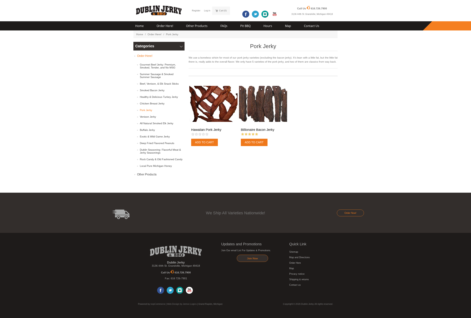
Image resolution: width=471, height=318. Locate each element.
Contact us (295, 285)
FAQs (223, 26)
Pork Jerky (146, 110)
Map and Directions (299, 257)
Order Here (295, 262)
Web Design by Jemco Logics (182, 304)
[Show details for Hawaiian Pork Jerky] (213, 104)
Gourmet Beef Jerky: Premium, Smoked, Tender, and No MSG (158, 66)
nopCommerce (157, 304)
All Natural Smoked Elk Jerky (156, 123)
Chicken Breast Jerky (152, 103)
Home (139, 26)
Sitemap (293, 251)
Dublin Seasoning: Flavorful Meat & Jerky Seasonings (160, 151)
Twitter (255, 14)
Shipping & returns (299, 279)
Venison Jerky (148, 116)
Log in (207, 10)
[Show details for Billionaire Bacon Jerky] (263, 104)
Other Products (197, 26)
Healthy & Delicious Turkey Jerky (159, 96)
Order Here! (165, 26)
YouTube (274, 14)
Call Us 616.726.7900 (312, 8)
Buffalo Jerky (147, 129)
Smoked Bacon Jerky (152, 90)
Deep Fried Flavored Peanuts (157, 143)
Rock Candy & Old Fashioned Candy (161, 159)
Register (196, 10)
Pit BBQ (245, 26)
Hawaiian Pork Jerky (206, 130)
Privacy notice (296, 273)
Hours (267, 26)
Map (288, 26)
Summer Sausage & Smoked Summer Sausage (156, 76)
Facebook (245, 14)
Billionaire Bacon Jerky (257, 130)
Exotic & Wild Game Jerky (155, 136)
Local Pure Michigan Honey (156, 165)
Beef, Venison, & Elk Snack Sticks (159, 83)
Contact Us (311, 26)
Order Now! (350, 213)
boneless (205, 57)
